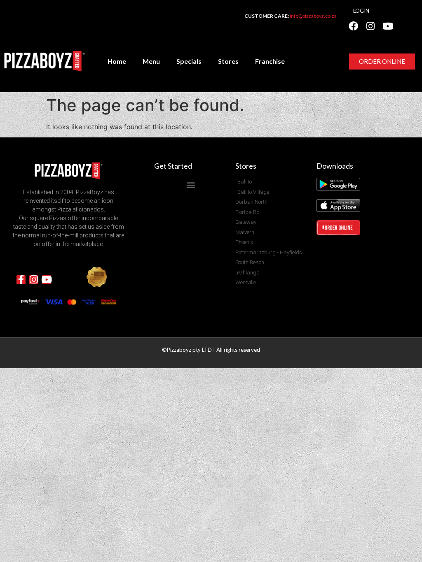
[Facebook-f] (21, 279)
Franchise (270, 61)
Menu (151, 61)
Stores (228, 61)
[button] (190, 184)
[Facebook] (353, 26)
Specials (189, 61)
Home (117, 61)
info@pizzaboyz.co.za (313, 16)
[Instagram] (370, 26)
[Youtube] (388, 26)
